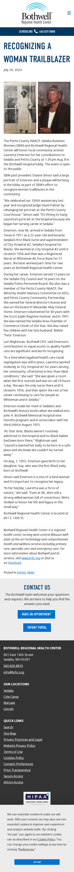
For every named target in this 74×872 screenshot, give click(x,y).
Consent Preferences (18, 764)
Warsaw (9, 703)
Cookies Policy (14, 758)
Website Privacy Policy (19, 745)
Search (8, 727)
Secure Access (13, 776)
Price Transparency (17, 770)
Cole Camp (11, 696)
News (30, 572)
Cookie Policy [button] (46, 839)
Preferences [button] (26, 849)
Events (21, 572)
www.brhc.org (31, 558)
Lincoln (9, 709)
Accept (37, 862)
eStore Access (13, 782)
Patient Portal (37, 627)
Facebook (14, 562)
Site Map (10, 733)
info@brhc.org (14, 672)
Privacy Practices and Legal (23, 739)
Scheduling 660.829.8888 (37, 32)
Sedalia (9, 690)
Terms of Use (13, 752)
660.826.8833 (13, 666)
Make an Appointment (36, 614)
